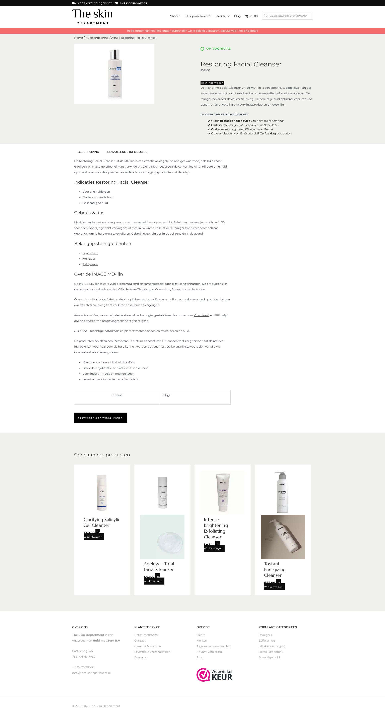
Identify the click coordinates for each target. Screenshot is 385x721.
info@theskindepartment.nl (91, 673)
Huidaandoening (97, 38)
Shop (173, 16)
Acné (114, 38)
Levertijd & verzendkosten (152, 652)
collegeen (175, 299)
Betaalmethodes (146, 635)
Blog (237, 16)
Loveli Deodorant (271, 652)
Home (78, 38)
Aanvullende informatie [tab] (126, 152)
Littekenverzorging (272, 646)
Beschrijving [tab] (88, 152)
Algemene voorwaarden (213, 646)
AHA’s (111, 299)
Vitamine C (201, 315)
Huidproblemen (196, 16)
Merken (221, 16)
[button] (100, 418)
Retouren (140, 657)
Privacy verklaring (209, 652)
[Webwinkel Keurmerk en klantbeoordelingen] (214, 674)
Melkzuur (89, 258)
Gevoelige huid (269, 657)
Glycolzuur (90, 253)
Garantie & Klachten (148, 646)
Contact (140, 640)
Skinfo (201, 635)
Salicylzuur (90, 264)
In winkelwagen (212, 82)
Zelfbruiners (267, 640)
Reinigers (265, 635)
